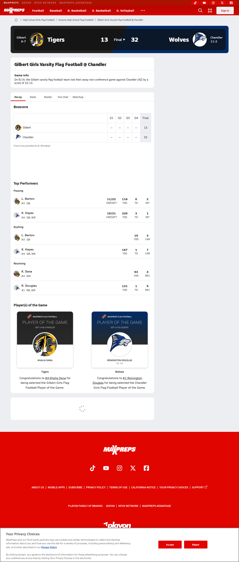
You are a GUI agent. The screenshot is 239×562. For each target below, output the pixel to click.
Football (38, 10)
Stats (33, 97)
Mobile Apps (56, 487)
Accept (170, 544)
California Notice (143, 487)
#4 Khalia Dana (55, 378)
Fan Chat (63, 97)
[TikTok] (195, 3)
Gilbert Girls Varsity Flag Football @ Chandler (120, 19)
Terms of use (118, 487)
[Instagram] (213, 3)
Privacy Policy (95, 487)
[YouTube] (204, 3)
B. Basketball (77, 10)
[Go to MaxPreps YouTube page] (106, 468)
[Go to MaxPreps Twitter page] (133, 468)
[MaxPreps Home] (14, 10)
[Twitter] (222, 3)
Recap (18, 97)
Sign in (225, 10)
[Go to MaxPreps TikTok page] (93, 468)
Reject (195, 544)
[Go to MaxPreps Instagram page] (119, 468)
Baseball (56, 10)
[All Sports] (143, 10)
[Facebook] (231, 3)
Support (198, 487)
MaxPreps (11, 2)
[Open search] (200, 10)
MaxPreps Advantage (76, 2)
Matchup (78, 97)
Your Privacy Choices (173, 487)
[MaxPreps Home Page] (16, 20)
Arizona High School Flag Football (75, 19)
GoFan (26, 2)
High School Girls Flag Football (39, 19)
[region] (119, 545)
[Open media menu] (210, 10)
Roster (48, 97)
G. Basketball (101, 10)
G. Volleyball (125, 10)
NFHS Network (45, 2)
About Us (38, 487)
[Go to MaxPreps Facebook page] (146, 468)
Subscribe (75, 487)
